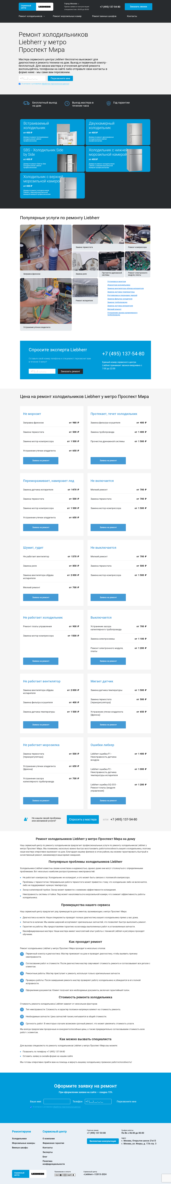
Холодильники (19, 1138)
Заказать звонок (138, 6)
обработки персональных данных (55, 84)
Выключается (101, 617)
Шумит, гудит (33, 548)
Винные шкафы (20, 1147)
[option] (44, 104)
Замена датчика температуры (121, 292)
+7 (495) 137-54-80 (110, 6)
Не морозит (32, 414)
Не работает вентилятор (42, 681)
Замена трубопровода (117, 302)
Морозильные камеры (23, 1143)
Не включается (102, 481)
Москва (73, 4)
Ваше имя (35, 1101)
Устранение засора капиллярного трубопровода (122, 314)
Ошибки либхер (102, 745)
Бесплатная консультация (103, 1141)
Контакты (48, 1147)
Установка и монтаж (116, 281)
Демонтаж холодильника (118, 285)
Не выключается (103, 548)
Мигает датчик (102, 681)
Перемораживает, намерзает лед (48, 481)
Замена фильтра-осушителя (119, 299)
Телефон (77, 1101)
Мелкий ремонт (114, 309)
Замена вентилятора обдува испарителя (125, 288)
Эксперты (48, 1152)
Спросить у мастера (83, 819)
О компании (49, 1138)
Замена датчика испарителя (120, 306)
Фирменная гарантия (53, 1143)
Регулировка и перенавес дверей (122, 295)
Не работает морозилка (41, 745)
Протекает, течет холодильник (114, 414)
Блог (45, 1156)
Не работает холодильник (43, 617)
